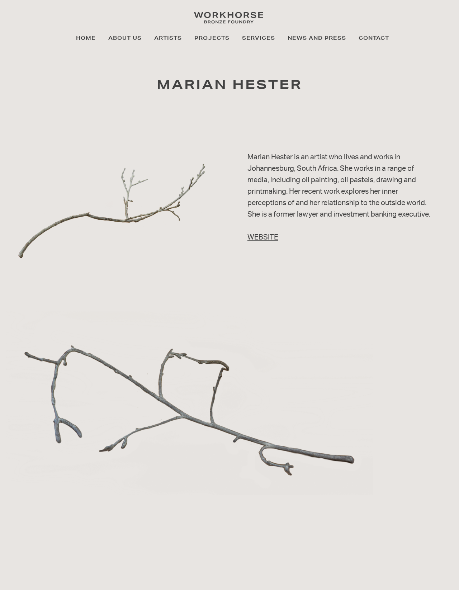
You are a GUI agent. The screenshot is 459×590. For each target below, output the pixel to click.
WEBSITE (262, 236)
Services (258, 38)
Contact (374, 38)
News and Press (317, 38)
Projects (212, 38)
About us (125, 38)
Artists (168, 38)
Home (86, 38)
